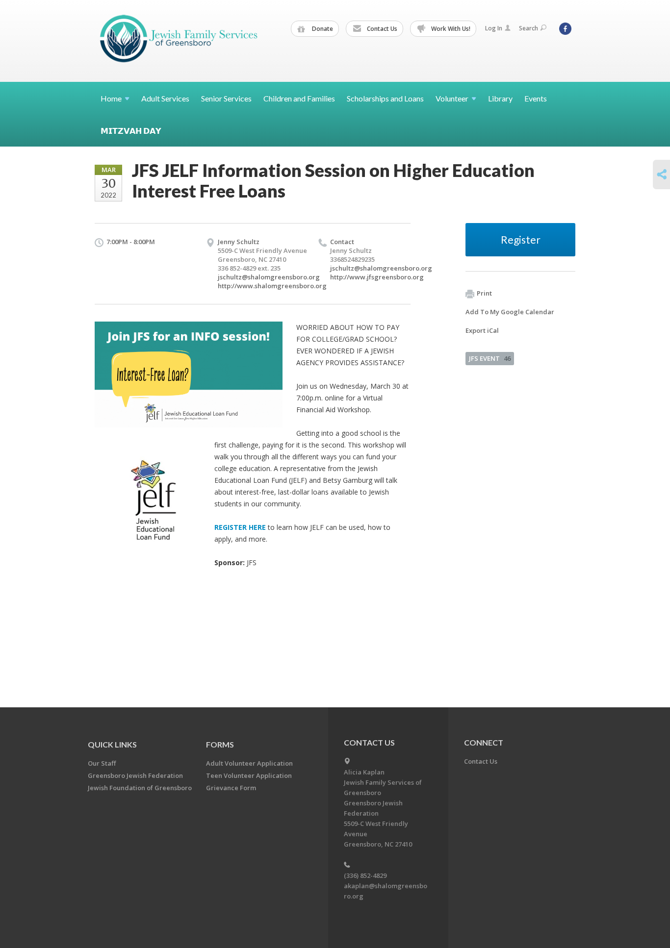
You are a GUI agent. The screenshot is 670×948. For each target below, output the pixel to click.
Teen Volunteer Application (249, 775)
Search (528, 28)
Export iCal (482, 330)
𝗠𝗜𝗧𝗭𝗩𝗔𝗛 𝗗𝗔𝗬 (131, 130)
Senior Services (226, 98)
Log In (493, 28)
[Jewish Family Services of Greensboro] (179, 40)
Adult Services (165, 98)
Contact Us (381, 29)
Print (484, 293)
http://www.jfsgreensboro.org (377, 277)
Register (521, 239)
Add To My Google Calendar (509, 311)
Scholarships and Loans (385, 98)
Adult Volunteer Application (249, 763)
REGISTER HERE (240, 527)
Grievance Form (231, 787)
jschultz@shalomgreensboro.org (269, 277)
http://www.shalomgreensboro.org (272, 285)
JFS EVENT (490, 358)
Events (535, 98)
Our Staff (102, 763)
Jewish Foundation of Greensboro (140, 787)
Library (500, 98)
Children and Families (299, 98)
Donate (321, 29)
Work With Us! (450, 29)
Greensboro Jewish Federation (135, 775)
